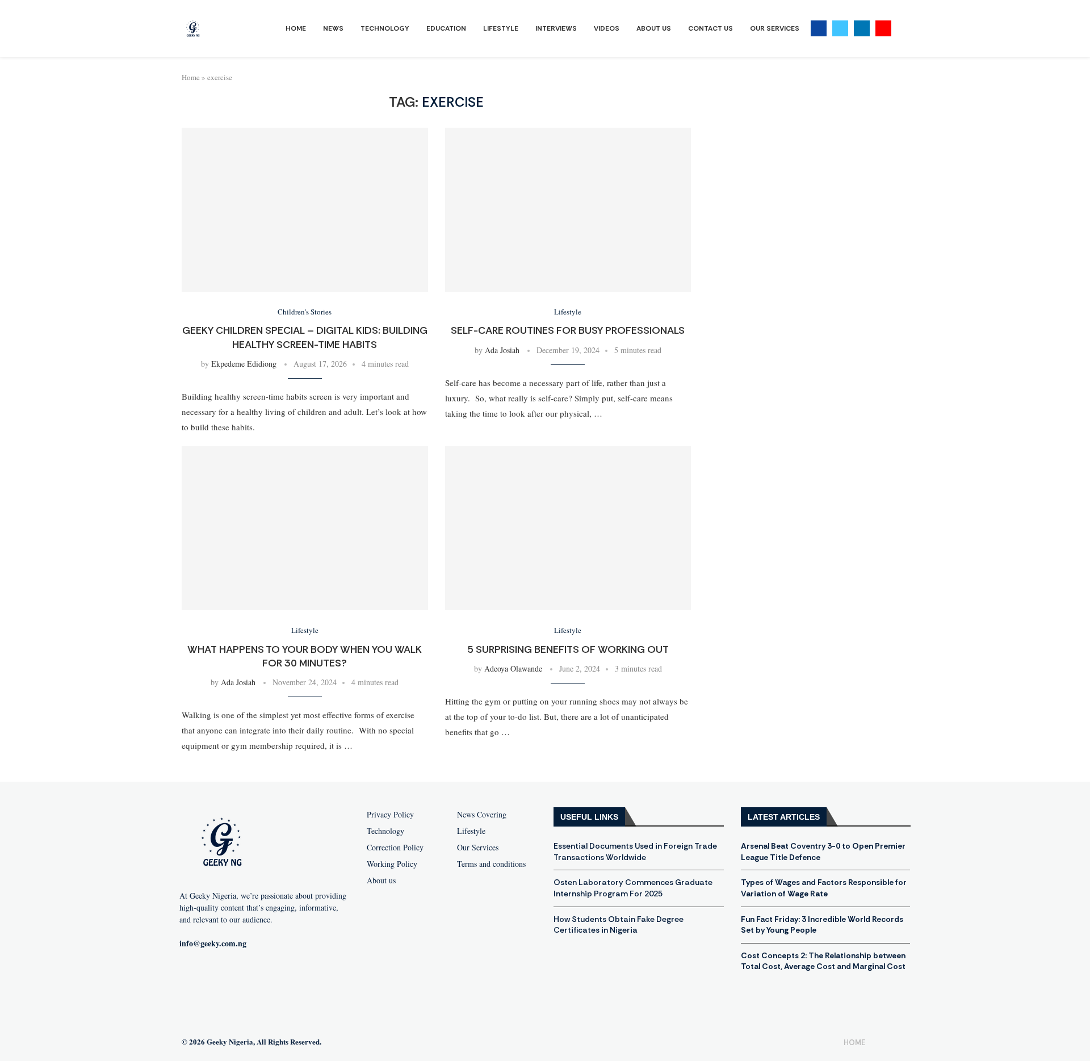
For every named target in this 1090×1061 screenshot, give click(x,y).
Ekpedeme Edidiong (243, 363)
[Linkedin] (862, 28)
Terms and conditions (491, 864)
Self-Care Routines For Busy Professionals (568, 330)
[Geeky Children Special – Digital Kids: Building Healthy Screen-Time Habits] (305, 210)
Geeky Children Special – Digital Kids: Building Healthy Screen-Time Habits (304, 337)
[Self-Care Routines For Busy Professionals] (568, 210)
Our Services (774, 28)
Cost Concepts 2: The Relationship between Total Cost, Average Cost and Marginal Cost (823, 961)
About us (381, 880)
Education (446, 28)
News (333, 28)
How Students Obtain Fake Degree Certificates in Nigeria (619, 925)
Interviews (556, 28)
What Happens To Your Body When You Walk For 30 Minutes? (304, 656)
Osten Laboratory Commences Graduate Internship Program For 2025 (633, 888)
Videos (606, 28)
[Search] (902, 28)
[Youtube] (883, 28)
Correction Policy (395, 848)
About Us (653, 28)
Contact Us (710, 28)
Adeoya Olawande (513, 668)
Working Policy (392, 864)
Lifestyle (500, 28)
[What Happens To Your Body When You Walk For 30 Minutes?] (305, 528)
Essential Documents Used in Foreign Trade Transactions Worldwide (635, 851)
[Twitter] (840, 28)
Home (296, 28)
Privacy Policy (390, 815)
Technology (384, 28)
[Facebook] (819, 28)
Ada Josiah (502, 350)
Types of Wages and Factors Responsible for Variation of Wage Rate (824, 888)
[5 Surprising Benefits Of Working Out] (568, 528)
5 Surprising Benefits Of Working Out (568, 649)
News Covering (481, 815)
